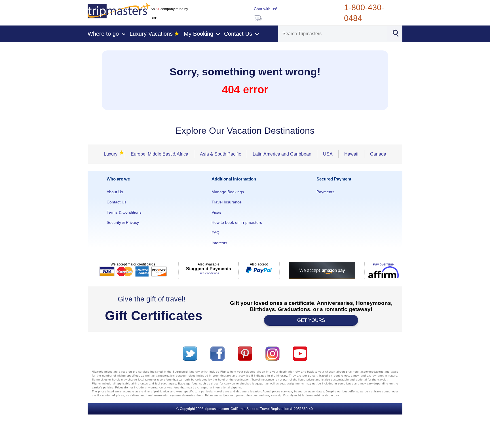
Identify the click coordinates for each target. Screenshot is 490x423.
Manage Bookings (228, 192)
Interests (219, 243)
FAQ (215, 232)
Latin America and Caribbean (282, 154)
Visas (216, 212)
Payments (325, 192)
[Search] (395, 33)
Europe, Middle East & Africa (159, 154)
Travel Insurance (227, 202)
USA (328, 154)
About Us (115, 192)
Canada (378, 154)
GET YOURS (311, 320)
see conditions (209, 273)
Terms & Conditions (124, 212)
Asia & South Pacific (220, 154)
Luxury (112, 154)
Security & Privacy (123, 222)
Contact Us (116, 202)
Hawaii (351, 154)
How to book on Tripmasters (237, 222)
